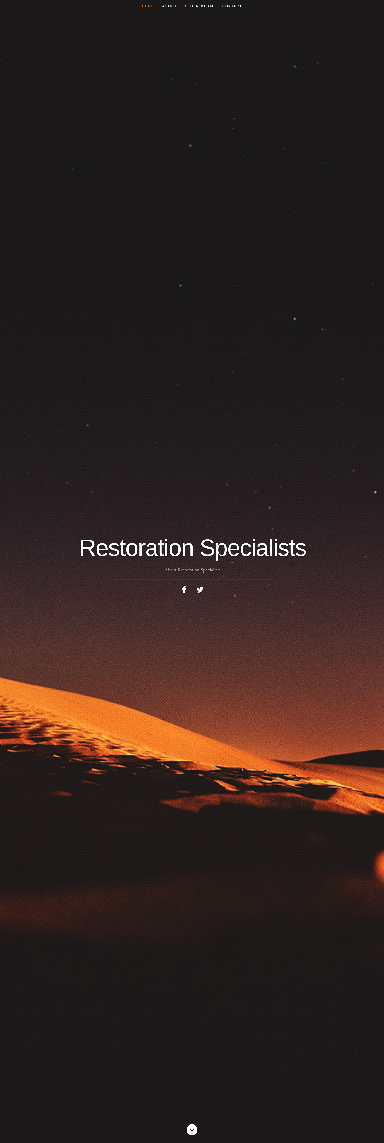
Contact (232, 6)
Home (148, 6)
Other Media (199, 6)
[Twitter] (199, 590)
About (169, 6)
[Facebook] (184, 590)
